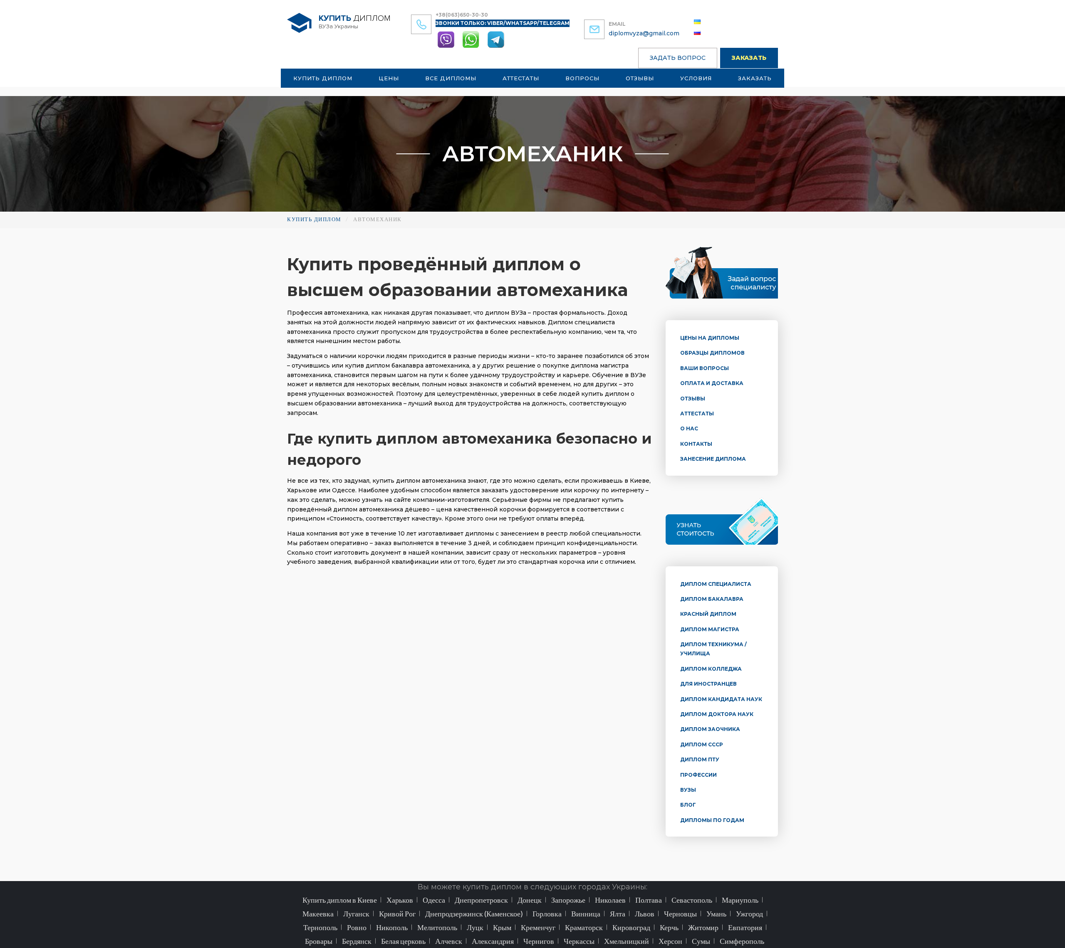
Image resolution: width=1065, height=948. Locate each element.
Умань (716, 913)
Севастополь (691, 899)
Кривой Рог (397, 913)
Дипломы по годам (712, 820)
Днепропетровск (481, 899)
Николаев (610, 899)
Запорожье (568, 899)
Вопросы (582, 78)
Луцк (475, 927)
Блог (688, 805)
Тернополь (320, 927)
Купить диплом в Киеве (339, 899)
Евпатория (745, 927)
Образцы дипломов (712, 353)
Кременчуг (538, 927)
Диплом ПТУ (699, 759)
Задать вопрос (678, 58)
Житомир (703, 927)
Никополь (392, 927)
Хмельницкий (626, 941)
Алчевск (448, 941)
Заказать (749, 58)
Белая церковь (403, 941)
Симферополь (742, 941)
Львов (644, 913)
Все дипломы (450, 78)
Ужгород (749, 913)
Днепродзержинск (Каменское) (474, 913)
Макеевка (318, 913)
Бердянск (357, 941)
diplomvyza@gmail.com (644, 33)
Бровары (318, 941)
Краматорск (584, 927)
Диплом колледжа (711, 669)
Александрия (493, 941)
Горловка (547, 913)
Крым (502, 927)
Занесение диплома (713, 459)
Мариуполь (740, 899)
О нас (689, 428)
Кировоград (631, 927)
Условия (696, 78)
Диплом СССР (701, 744)
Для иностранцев (708, 684)
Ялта (617, 913)
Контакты (696, 444)
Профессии (698, 775)
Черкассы (579, 941)
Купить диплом (322, 78)
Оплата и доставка (711, 383)
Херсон (670, 941)
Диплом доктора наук (716, 714)
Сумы (701, 941)
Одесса (434, 899)
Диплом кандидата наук (721, 699)
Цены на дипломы (709, 338)
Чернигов (538, 941)
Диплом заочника (710, 729)
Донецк (530, 899)
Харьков (399, 899)
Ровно (357, 927)
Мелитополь (437, 927)
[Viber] (447, 39)
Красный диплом (708, 614)
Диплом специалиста (715, 584)
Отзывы (640, 78)
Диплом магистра (709, 629)
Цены (389, 78)
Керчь (669, 927)
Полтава (648, 899)
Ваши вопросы (704, 368)
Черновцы (680, 913)
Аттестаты (521, 78)
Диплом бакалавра (711, 599)
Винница (585, 913)
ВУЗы (688, 790)
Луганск (356, 913)
